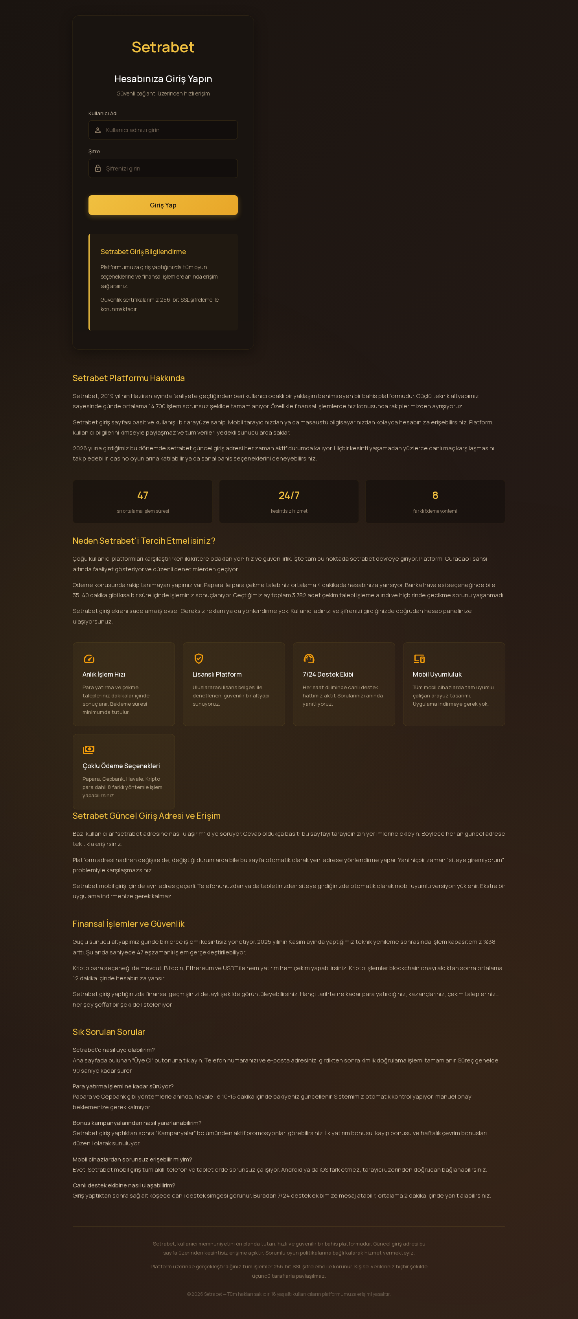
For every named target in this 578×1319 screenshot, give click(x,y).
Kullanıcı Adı (103, 113)
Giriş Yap (163, 205)
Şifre (94, 151)
